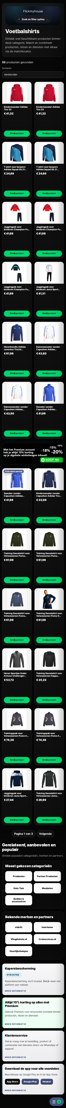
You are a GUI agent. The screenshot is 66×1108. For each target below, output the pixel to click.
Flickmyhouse (33, 11)
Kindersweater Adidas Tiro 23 (16, 108)
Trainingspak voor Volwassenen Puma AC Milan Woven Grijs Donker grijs (16, 734)
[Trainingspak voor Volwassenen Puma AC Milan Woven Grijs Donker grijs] (16, 719)
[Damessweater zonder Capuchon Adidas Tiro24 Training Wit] (49, 333)
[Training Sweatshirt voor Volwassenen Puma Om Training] (49, 599)
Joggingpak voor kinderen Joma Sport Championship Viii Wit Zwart (48, 288)
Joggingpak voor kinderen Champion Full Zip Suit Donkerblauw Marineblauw (16, 288)
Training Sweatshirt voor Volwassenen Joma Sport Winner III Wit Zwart (49, 794)
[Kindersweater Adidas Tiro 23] (16, 93)
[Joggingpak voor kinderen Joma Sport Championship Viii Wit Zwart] (49, 273)
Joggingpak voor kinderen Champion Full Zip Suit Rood (16, 228)
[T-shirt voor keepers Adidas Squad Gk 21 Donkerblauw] (16, 153)
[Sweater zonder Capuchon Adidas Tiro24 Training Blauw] (49, 393)
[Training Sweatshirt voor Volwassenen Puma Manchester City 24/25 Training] (16, 599)
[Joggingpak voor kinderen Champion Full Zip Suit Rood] (16, 213)
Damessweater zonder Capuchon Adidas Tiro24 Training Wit (48, 348)
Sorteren (7, 68)
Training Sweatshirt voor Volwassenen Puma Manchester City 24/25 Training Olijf (17, 554)
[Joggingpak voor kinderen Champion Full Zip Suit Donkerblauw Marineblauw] (16, 273)
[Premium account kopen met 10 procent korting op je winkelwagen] (33, 453)
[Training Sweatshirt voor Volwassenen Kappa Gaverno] (49, 659)
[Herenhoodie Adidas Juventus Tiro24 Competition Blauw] (16, 333)
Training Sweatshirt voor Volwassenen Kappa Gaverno (49, 674)
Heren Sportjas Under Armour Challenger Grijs (15, 674)
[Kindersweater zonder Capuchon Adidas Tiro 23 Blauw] (49, 479)
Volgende (45, 833)
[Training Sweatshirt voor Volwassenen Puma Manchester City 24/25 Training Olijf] (16, 539)
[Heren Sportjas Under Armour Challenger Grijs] (16, 659)
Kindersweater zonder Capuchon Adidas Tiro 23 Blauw (48, 494)
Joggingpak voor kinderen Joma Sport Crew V (15, 794)
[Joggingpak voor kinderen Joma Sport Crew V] (16, 779)
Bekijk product (17, 133)
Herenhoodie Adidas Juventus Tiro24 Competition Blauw (15, 348)
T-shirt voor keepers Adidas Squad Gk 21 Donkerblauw (14, 168)
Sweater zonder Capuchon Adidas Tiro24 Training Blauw (47, 408)
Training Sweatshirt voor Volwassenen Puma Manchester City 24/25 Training (17, 614)
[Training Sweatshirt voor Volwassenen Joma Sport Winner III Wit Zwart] (49, 779)
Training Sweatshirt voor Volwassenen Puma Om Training (49, 614)
